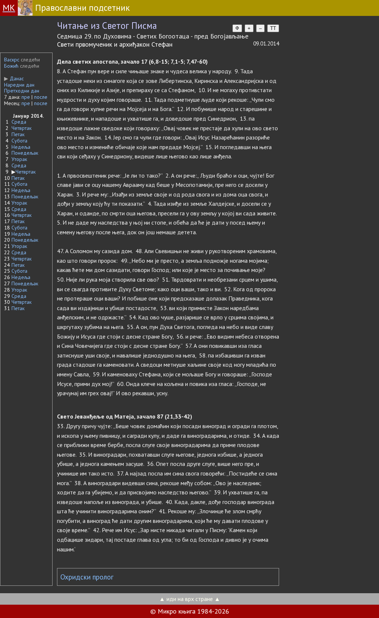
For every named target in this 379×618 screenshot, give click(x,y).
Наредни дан (19, 84)
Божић (11, 66)
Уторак (19, 159)
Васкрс (11, 59)
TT (273, 28)
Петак (17, 134)
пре (25, 97)
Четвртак (21, 128)
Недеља (20, 147)
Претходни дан (21, 90)
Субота (19, 140)
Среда (18, 121)
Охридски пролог (87, 576)
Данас (14, 78)
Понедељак (24, 153)
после (40, 97)
